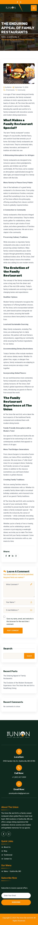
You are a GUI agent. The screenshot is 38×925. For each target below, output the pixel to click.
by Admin (8, 87)
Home (3, 37)
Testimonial (8, 855)
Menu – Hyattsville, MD (12, 871)
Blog (5, 851)
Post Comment (13, 630)
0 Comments (10, 90)
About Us (7, 847)
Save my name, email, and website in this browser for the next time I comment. (20, 621)
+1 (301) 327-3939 (19, 777)
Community (13, 37)
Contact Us (8, 859)
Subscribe (16, 902)
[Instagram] (8, 834)
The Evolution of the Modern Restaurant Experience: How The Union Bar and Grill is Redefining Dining (18, 685)
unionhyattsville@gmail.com (19, 793)
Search (7, 648)
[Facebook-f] (3, 834)
